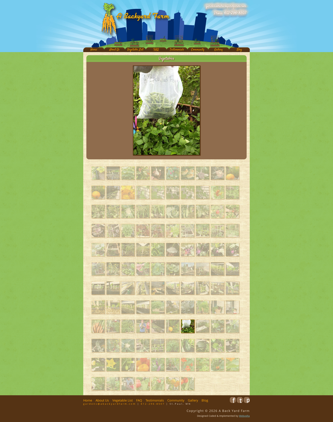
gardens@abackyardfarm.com (226, 6)
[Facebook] (233, 402)
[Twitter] (240, 402)
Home (93, 50)
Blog (239, 50)
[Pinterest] (247, 402)
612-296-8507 (235, 13)
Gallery (218, 50)
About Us (114, 50)
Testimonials (177, 50)
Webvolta (244, 415)
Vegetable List (135, 50)
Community (197, 50)
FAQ (156, 50)
